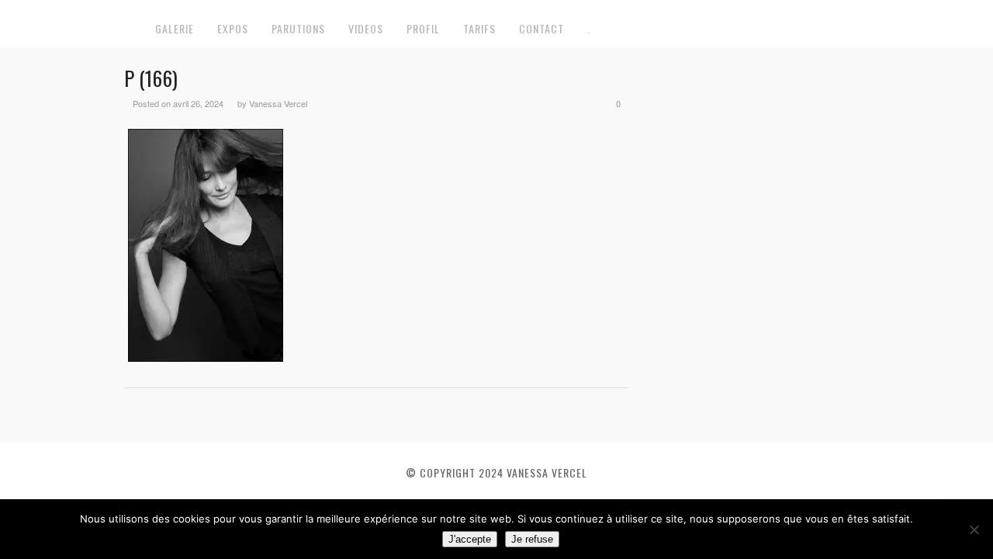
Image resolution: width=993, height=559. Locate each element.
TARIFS (479, 28)
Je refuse (532, 539)
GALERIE (174, 28)
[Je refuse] (973, 529)
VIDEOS (365, 28)
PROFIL (423, 28)
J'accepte (469, 539)
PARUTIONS (298, 28)
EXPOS (232, 28)
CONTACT (541, 28)
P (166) (151, 78)
